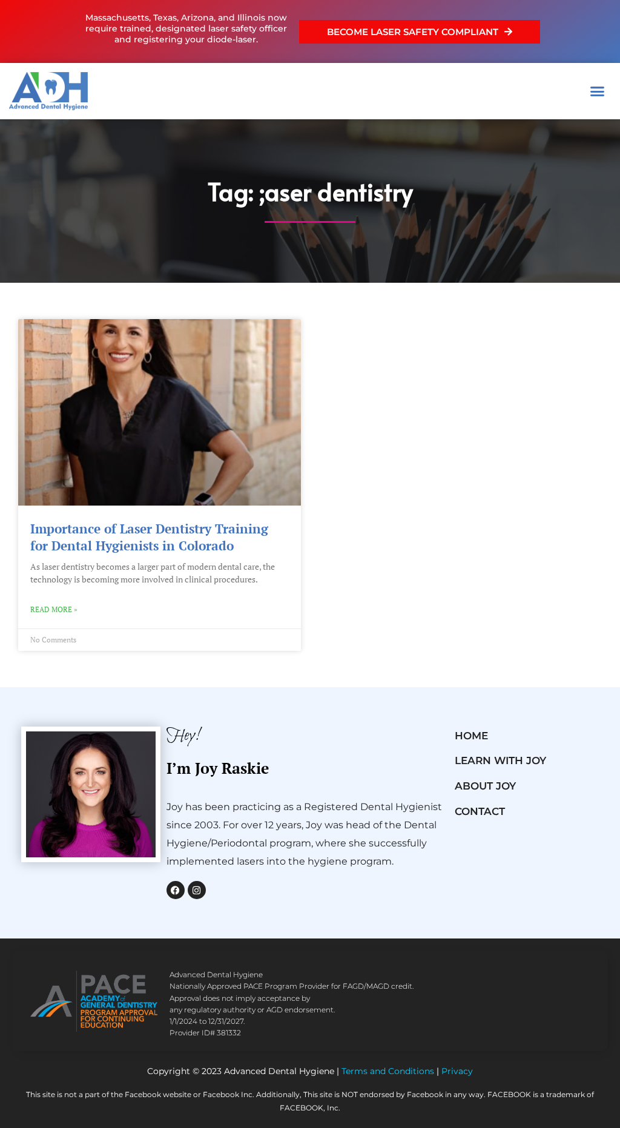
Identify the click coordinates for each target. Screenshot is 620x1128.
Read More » (54, 609)
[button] (597, 91)
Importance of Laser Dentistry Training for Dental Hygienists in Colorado (149, 536)
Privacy (457, 1071)
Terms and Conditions (387, 1071)
